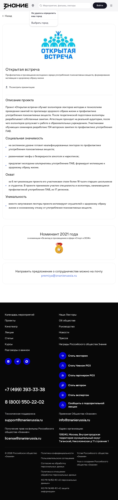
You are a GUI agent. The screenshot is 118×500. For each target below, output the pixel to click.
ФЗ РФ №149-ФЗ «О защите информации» (55, 490)
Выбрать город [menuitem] (39, 22)
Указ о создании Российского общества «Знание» (92, 463)
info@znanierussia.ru (74, 420)
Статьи (9, 338)
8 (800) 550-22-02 (24, 402)
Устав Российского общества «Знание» (92, 455)
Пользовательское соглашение (57, 458)
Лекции (9, 332)
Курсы (9, 344)
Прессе (63, 338)
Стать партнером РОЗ (81, 375)
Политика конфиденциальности (57, 453)
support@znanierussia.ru (24, 420)
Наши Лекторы (68, 314)
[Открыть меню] (111, 5)
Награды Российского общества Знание (83, 344)
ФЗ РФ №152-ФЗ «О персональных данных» (59, 481)
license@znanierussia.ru (23, 438)
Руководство (67, 326)
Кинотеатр (11, 326)
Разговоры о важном (17, 350)
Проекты (10, 320)
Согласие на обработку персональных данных (53, 465)
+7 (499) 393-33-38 (25, 389)
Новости (64, 332)
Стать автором (77, 385)
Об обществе (67, 320)
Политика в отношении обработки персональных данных (58, 473)
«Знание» (9, 456)
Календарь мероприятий (19, 314)
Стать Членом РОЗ (79, 365)
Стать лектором (78, 356)
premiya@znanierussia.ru (59, 275)
